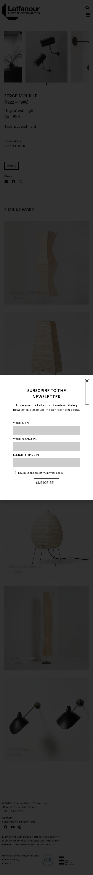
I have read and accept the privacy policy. (40, 473)
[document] (46, 437)
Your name (22, 423)
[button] (87, 391)
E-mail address (26, 455)
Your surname (25, 439)
